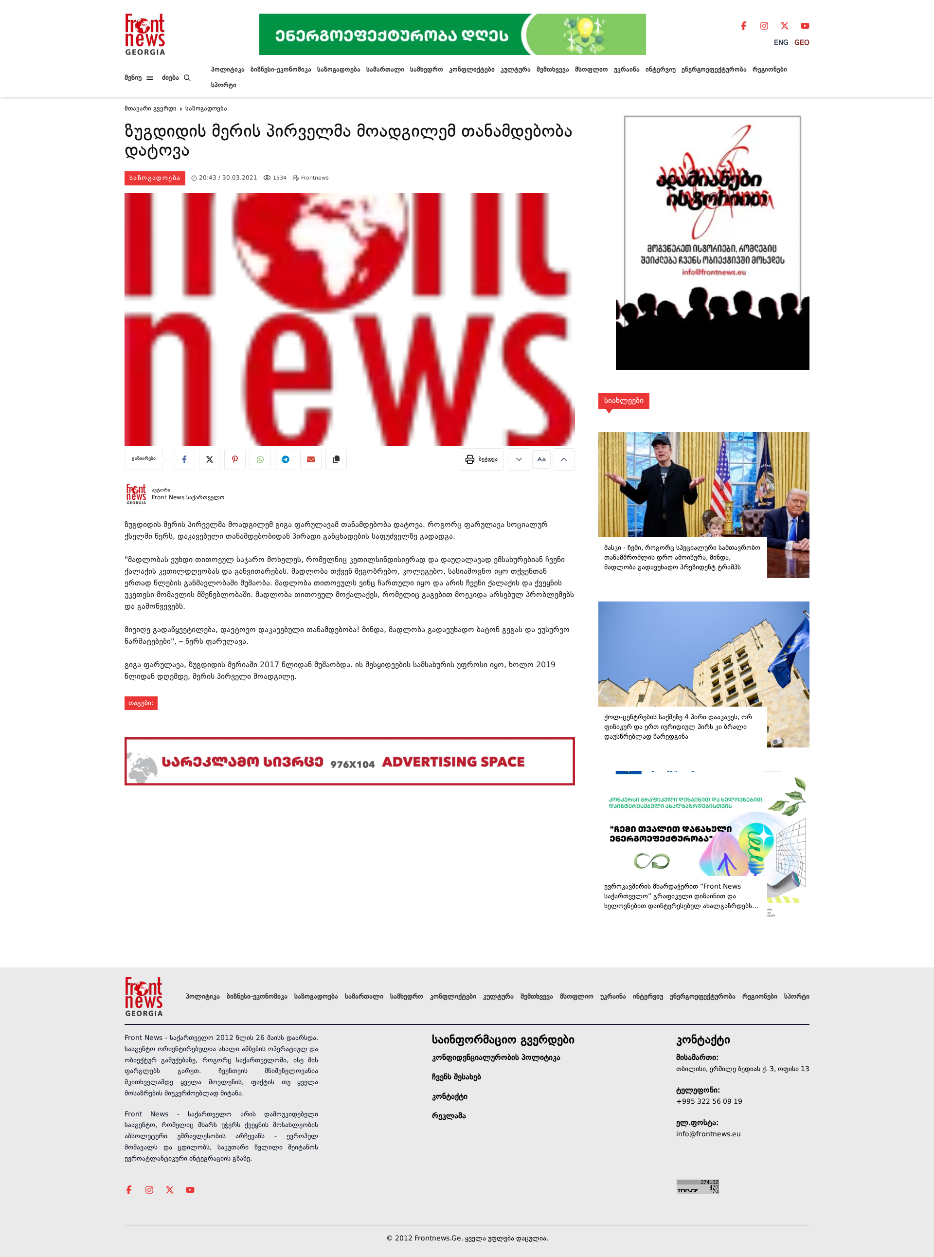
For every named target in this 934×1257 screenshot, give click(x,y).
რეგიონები (770, 70)
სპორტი (223, 85)
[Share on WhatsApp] (260, 459)
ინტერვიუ (661, 70)
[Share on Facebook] (184, 459)
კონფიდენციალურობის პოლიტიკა (496, 1058)
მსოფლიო (591, 70)
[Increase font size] (564, 459)
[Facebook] (743, 25)
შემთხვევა (553, 70)
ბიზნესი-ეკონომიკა (281, 70)
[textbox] (350, 143)
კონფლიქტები (472, 70)
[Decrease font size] (519, 459)
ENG (781, 42)
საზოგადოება (338, 70)
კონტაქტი (449, 1097)
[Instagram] (764, 25)
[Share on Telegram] (285, 459)
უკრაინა (627, 70)
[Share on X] (209, 459)
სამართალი (385, 70)
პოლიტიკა (228, 70)
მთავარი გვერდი (151, 109)
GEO (801, 42)
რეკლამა (449, 1116)
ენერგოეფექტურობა (714, 70)
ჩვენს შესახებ (456, 1077)
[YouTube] (805, 25)
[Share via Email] (311, 459)
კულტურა (516, 70)
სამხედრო (426, 70)
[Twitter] (784, 25)
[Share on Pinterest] (235, 459)
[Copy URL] (336, 459)
